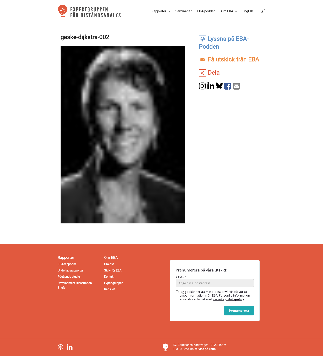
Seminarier (183, 11)
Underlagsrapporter (70, 270)
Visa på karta (207, 349)
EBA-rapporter (67, 264)
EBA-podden (206, 11)
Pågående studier (69, 276)
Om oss (109, 264)
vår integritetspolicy (228, 299)
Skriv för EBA (112, 270)
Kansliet (109, 289)
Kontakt (109, 276)
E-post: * (181, 276)
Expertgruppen (113, 283)
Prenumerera (239, 311)
